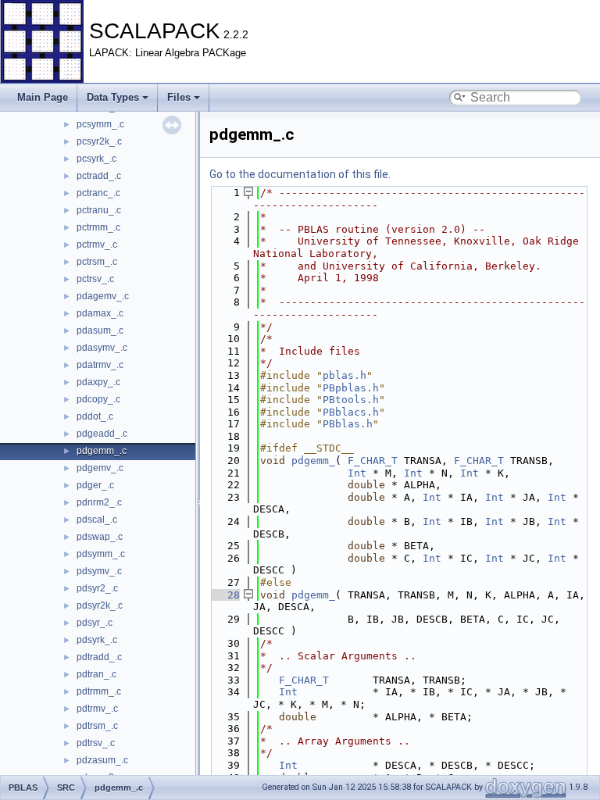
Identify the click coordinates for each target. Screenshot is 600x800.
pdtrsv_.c (96, 743)
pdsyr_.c (94, 622)
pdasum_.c (100, 330)
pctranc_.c (98, 193)
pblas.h (344, 375)
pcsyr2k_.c (99, 141)
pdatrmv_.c (100, 364)
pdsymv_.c (99, 571)
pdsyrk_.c (97, 639)
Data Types (113, 97)
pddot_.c (95, 416)
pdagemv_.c (103, 296)
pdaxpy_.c (98, 382)
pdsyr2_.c (97, 588)
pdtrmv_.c (97, 708)
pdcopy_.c (98, 399)
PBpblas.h (351, 388)
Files (179, 97)
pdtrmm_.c (99, 691)
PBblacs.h (351, 412)
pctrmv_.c (97, 244)
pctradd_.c (99, 175)
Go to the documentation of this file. (300, 174)
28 (224, 595)
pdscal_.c (97, 519)
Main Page (42, 97)
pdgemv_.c (100, 467)
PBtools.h (351, 399)
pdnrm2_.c (99, 502)
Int (357, 473)
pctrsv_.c (95, 278)
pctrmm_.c (98, 227)
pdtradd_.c (99, 657)
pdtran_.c (96, 674)
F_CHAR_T (373, 460)
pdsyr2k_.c (100, 605)
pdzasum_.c (102, 760)
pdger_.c (95, 485)
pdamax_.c (100, 313)
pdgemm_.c (102, 450)
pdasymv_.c (102, 347)
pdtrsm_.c (97, 725)
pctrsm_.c (97, 261)
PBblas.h (348, 424)
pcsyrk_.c (96, 158)
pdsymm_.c (101, 553)
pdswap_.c (100, 536)
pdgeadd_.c (102, 433)
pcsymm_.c (100, 124)
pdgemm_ (313, 460)
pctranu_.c (99, 210)
